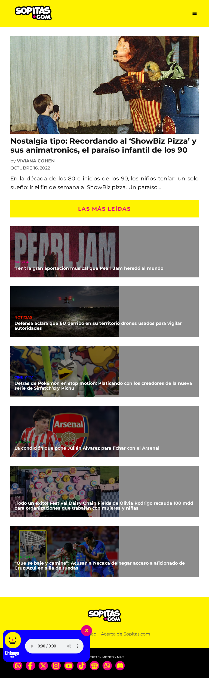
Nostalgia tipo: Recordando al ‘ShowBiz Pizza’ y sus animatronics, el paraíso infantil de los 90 (103, 145)
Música (21, 262)
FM (17, 497)
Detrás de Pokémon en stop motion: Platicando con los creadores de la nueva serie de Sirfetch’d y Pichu (103, 386)
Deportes (24, 442)
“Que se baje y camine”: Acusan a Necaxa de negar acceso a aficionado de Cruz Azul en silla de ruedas (99, 566)
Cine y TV (23, 377)
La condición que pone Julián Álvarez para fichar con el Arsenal (86, 448)
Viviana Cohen (36, 161)
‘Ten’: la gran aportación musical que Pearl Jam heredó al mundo (88, 268)
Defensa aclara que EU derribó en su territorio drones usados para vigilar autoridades (98, 326)
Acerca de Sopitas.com (125, 634)
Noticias (23, 317)
